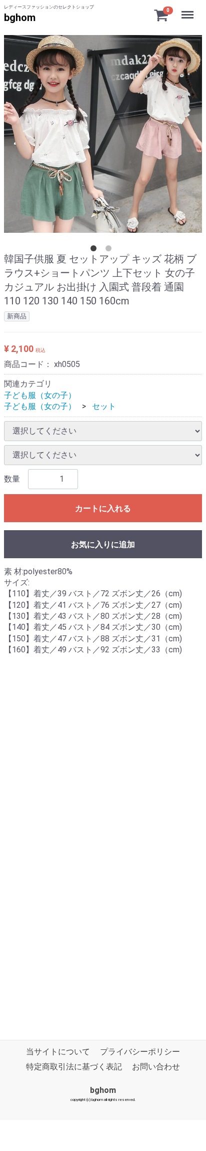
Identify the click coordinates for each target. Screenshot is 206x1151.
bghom (20, 18)
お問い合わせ (156, 1066)
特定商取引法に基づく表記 (74, 1066)
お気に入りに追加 (103, 544)
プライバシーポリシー (140, 1051)
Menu (188, 9)
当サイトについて (58, 1051)
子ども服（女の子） (40, 395)
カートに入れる (103, 508)
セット (104, 406)
